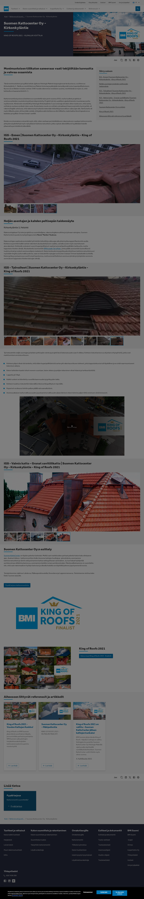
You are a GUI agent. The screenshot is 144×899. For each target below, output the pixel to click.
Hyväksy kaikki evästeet (120, 893)
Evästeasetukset (88, 892)
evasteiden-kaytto (17, 895)
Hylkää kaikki (103, 892)
